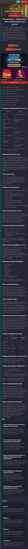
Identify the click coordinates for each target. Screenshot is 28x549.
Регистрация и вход (19, 89)
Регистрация (24, 1)
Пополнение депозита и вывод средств (10, 98)
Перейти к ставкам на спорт (14, 49)
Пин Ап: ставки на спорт (19, 96)
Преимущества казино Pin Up (8, 89)
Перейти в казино (14, 45)
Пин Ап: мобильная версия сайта (9, 102)
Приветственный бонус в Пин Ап (9, 91)
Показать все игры (14, 82)
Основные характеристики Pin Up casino (10, 87)
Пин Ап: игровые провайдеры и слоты (10, 93)
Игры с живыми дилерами (7, 96)
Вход (18, 1)
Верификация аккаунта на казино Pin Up (11, 100)
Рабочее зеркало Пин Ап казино (9, 104)
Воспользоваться (14, 15)
